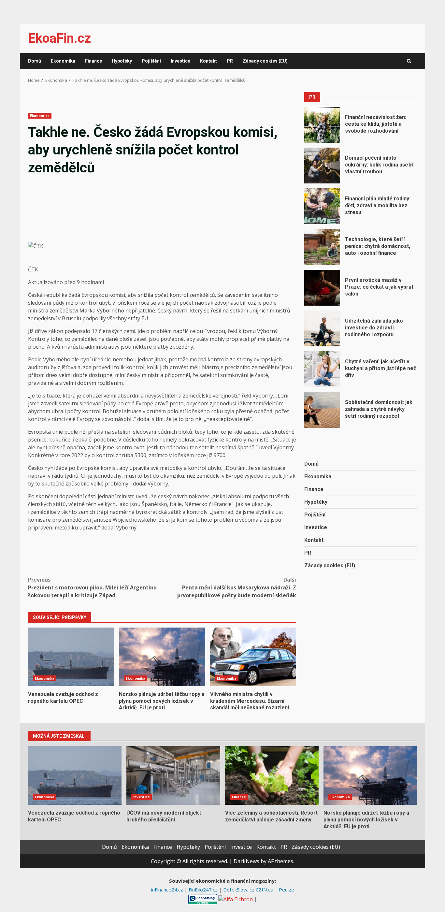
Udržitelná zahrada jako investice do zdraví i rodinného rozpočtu (322, 328)
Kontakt (208, 61)
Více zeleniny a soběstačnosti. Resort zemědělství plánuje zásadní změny (272, 775)
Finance (93, 61)
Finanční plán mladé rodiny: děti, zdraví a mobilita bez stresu (322, 206)
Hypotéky (122, 61)
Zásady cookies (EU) (265, 61)
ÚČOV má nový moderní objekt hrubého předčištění (173, 775)
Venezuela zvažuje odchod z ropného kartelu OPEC (71, 657)
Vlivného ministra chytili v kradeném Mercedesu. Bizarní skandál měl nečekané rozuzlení (253, 657)
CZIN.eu (265, 889)
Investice (180, 61)
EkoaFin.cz (59, 38)
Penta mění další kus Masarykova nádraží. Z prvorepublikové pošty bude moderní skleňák (236, 587)
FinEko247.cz (204, 889)
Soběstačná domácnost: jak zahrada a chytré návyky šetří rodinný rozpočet (322, 410)
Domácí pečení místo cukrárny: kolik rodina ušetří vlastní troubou (322, 165)
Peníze (286, 889)
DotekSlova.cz (239, 889)
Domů (34, 61)
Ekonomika (63, 61)
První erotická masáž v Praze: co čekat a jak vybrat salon (322, 288)
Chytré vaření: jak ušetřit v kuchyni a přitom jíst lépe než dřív (322, 369)
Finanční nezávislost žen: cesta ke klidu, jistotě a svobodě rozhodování (322, 125)
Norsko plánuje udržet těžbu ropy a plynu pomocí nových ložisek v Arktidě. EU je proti (162, 657)
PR (230, 61)
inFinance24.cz (167, 889)
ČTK (33, 269)
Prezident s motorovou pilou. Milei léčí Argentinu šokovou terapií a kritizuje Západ (92, 587)
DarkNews (246, 861)
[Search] (409, 61)
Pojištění (151, 61)
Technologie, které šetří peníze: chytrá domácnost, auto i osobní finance (322, 247)
